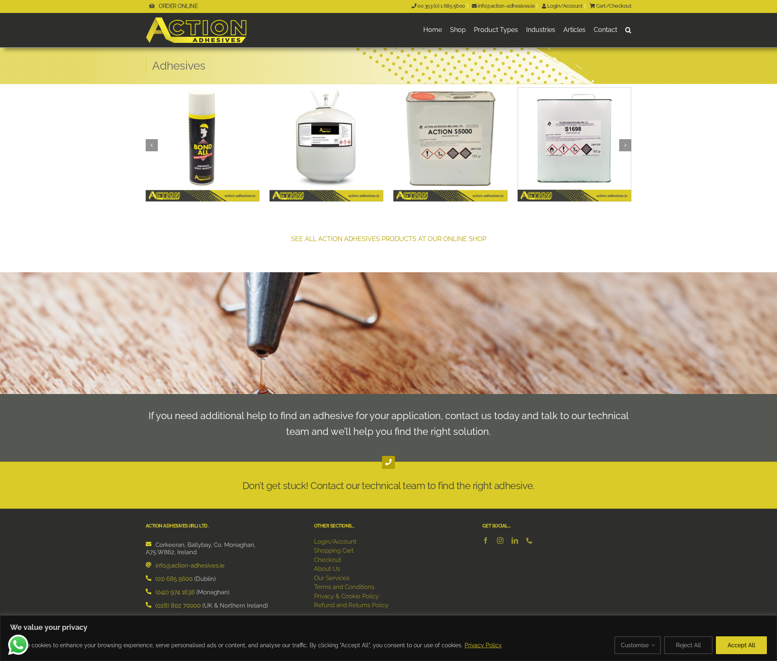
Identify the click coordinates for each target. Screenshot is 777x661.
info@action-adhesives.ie (506, 6)
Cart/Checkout (613, 6)
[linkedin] (515, 540)
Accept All (741, 645)
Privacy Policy (483, 645)
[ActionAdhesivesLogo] (196, 20)
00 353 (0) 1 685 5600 (440, 6)
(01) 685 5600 (174, 579)
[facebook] (485, 540)
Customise (635, 645)
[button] (628, 30)
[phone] (529, 540)
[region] (388, 638)
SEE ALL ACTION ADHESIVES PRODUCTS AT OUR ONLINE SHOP (388, 239)
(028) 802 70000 (178, 605)
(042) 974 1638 (175, 592)
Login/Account (564, 6)
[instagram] (500, 540)
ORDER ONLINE (178, 6)
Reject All (688, 645)
